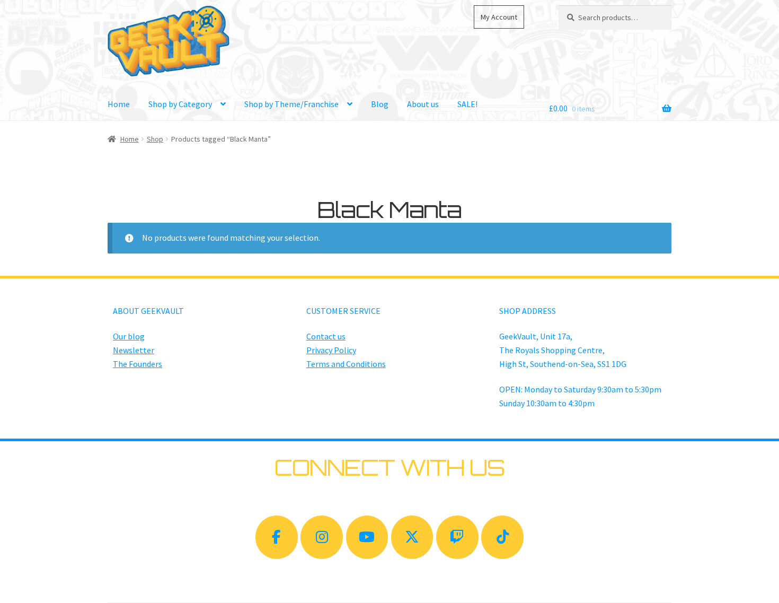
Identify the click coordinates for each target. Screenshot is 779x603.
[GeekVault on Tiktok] (502, 537)
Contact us (326, 336)
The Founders (137, 364)
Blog (379, 104)
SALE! (467, 104)
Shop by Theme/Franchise (291, 104)
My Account (499, 17)
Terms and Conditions (346, 364)
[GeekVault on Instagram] (321, 537)
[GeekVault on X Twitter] (412, 537)
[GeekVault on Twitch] (457, 537)
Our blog (129, 336)
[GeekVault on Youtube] (367, 537)
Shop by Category (180, 104)
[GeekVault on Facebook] (276, 537)
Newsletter (133, 350)
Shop (155, 139)
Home (119, 104)
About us (423, 104)
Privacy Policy (331, 350)
